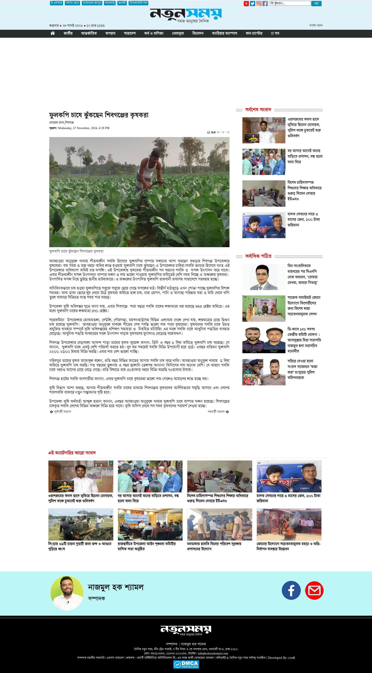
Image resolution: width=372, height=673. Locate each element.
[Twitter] (252, 5)
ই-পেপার (56, 3)
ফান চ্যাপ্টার (254, 34)
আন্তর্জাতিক (89, 34)
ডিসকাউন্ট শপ (138, 3)
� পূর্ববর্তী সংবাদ (60, 412)
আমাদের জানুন (92, 3)
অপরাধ (110, 34)
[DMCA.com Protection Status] (186, 668)
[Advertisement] (186, 70)
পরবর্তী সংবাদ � (218, 412)
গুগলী (122, 3)
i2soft (291, 658)
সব (276, 34)
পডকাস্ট (110, 3)
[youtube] (246, 5)
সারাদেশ (130, 34)
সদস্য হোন (72, 3)
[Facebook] (259, 5)
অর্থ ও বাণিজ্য (153, 34)
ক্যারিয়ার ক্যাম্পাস (224, 34)
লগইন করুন (316, 25)
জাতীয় (68, 34)
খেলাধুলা (178, 34)
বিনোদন (197, 34)
